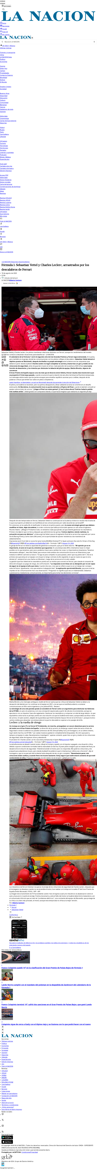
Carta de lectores (6, 184)
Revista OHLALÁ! (6, 198)
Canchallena (4, 134)
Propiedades (4, 73)
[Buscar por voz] (94, 42)
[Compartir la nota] (3, 360)
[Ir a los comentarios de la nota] (5, 357)
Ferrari (14, 907)
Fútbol (2, 128)
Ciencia (2, 107)
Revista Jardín (5, 209)
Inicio (4, 23)
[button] (48, 144)
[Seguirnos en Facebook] (3, 1115)
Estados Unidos (5, 87)
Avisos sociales (5, 182)
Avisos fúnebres (5, 180)
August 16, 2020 (68, 543)
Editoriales (4, 116)
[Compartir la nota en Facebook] (3, 365)
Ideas (2, 191)
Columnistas (4, 118)
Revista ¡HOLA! (5, 200)
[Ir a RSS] (3, 1132)
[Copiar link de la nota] (3, 362)
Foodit (4, 29)
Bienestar (3, 105)
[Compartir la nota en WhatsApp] (5, 360)
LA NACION (6, 262)
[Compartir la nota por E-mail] (7, 365)
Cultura (2, 100)
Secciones (5, 26)
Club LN (5, 32)
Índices (2, 80)
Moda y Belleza (5, 157)
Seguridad (3, 96)
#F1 (26, 543)
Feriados (3, 150)
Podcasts (3, 155)
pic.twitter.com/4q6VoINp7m (37, 543)
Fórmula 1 (13, 905)
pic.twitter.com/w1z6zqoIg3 (22, 742)
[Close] (3, 1027)
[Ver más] (10, 912)
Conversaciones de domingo (10, 187)
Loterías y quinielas (7, 152)
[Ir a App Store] (7, 1143)
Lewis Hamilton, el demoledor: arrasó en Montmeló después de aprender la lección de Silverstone (44, 382)
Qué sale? (3, 164)
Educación (3, 98)
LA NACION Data (6, 57)
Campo (2, 71)
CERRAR (2, 1)
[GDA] (7, 1159)
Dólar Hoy (3, 68)
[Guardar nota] (3, 357)
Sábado (2, 189)
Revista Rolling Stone (7, 207)
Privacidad (34, 1152)
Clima (2, 55)
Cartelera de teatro (7, 168)
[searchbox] (48, 42)
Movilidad (3, 78)
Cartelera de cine (6, 166)
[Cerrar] (32, 38)
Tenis (2, 132)
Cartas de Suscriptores (8, 121)
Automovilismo (24, 262)
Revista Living (5, 205)
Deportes (14, 262)
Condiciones (26, 1152)
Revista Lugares (5, 202)
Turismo (3, 143)
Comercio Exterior (6, 75)
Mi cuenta (5, 35)
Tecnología (4, 146)
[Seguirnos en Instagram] (3, 1126)
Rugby (2, 130)
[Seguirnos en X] (3, 1120)
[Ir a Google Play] (7, 1139)
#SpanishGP (15, 543)
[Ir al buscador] (3, 9)
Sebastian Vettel (17, 910)
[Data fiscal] (3, 1166)
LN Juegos (3, 141)
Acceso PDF (4, 175)
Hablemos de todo (6, 109)
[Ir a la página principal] (48, 20)
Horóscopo (4, 148)
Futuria (2, 66)
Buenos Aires (4, 93)
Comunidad (4, 103)
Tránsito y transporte (7, 53)
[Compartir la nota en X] (5, 365)
